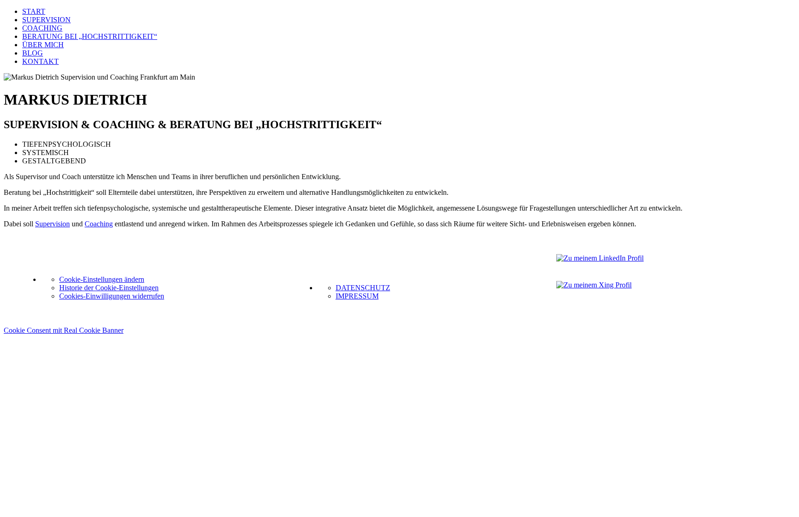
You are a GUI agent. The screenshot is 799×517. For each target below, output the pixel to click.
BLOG (32, 53)
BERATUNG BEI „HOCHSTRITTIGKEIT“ (89, 36)
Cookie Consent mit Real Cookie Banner (63, 330)
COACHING (42, 28)
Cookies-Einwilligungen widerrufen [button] (111, 296)
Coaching (99, 224)
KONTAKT (40, 61)
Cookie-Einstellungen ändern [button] (101, 279)
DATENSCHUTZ (363, 288)
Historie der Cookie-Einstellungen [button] (109, 288)
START (33, 11)
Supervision (52, 224)
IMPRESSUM (357, 296)
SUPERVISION (46, 20)
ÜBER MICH (43, 45)
